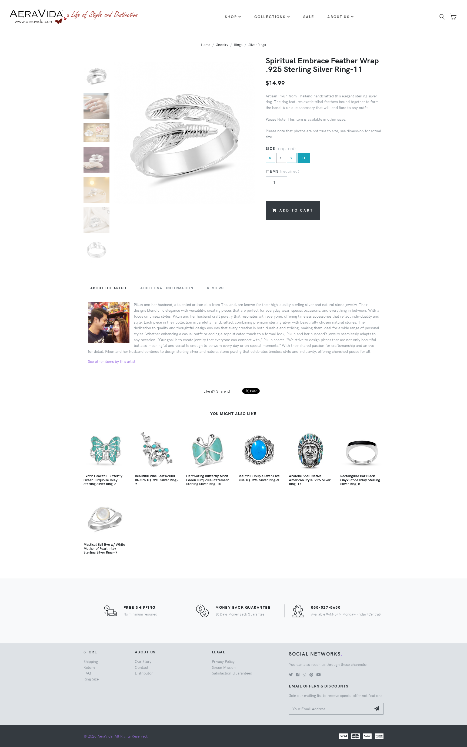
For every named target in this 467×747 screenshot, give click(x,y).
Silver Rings (257, 44)
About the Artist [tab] (108, 287)
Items (282, 171)
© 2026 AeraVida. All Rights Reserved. (116, 736)
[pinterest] (311, 674)
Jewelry (222, 44)
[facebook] (297, 674)
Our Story (143, 661)
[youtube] (318, 674)
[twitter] (291, 674)
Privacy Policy (223, 661)
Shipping (91, 661)
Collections (270, 16)
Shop (231, 16)
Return (89, 667)
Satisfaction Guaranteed (232, 673)
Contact (141, 667)
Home (205, 44)
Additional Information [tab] (166, 287)
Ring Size (91, 679)
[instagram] (304, 674)
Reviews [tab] (216, 287)
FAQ (87, 673)
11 (303, 158)
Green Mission (224, 667)
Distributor (144, 673)
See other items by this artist (111, 361)
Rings (238, 44)
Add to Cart (296, 210)
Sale (309, 16)
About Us (338, 16)
